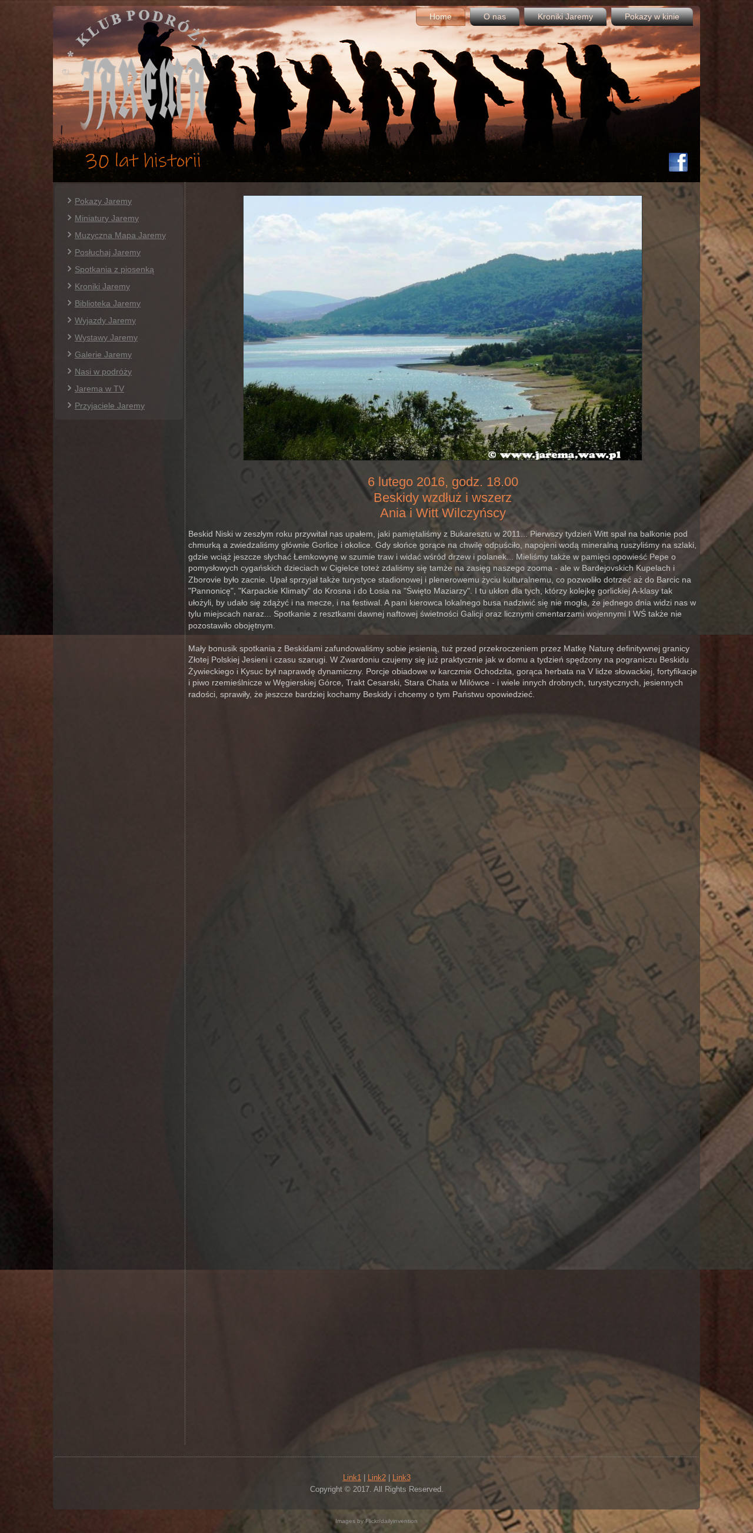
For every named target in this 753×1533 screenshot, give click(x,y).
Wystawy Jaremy (106, 337)
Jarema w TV (99, 388)
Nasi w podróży (103, 371)
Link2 (377, 1477)
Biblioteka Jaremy (108, 303)
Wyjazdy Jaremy (105, 320)
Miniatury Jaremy (107, 218)
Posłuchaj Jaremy (108, 252)
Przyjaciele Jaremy (110, 405)
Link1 (352, 1477)
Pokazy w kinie (652, 16)
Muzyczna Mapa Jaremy (120, 235)
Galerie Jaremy (103, 354)
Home (440, 16)
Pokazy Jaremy (103, 201)
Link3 (401, 1477)
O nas (495, 16)
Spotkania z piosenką (114, 269)
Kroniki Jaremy (565, 16)
